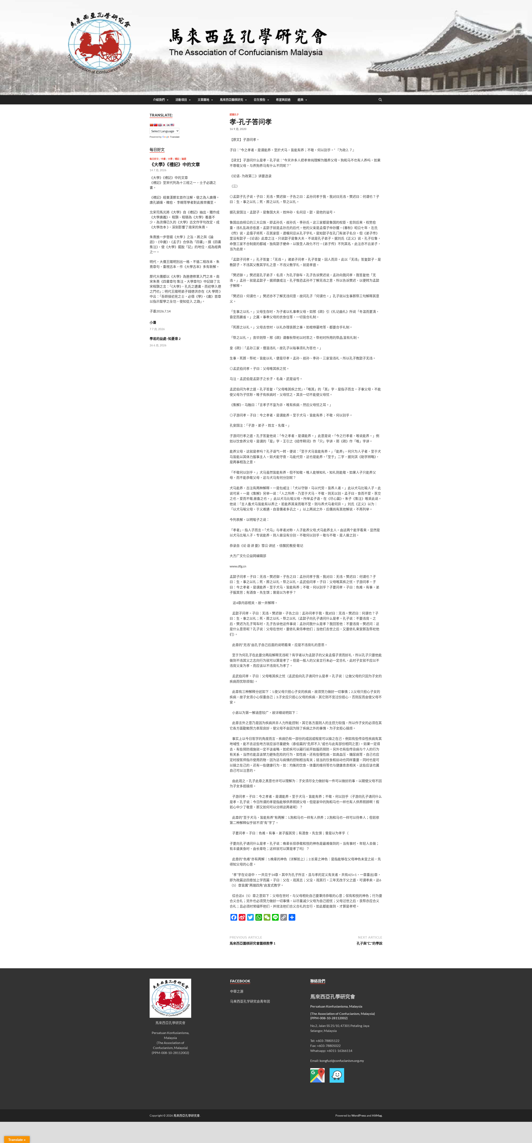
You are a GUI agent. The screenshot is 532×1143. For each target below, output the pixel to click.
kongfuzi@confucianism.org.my (342, 1061)
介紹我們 (159, 99)
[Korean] (168, 125)
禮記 (177, 158)
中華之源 (236, 991)
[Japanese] (164, 125)
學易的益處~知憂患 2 (165, 339)
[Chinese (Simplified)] (151, 125)
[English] (160, 125)
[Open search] (380, 100)
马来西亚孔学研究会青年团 (250, 1001)
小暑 (153, 322)
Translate (175, 137)
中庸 (163, 158)
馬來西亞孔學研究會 (187, 1115)
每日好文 (154, 158)
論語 (184, 158)
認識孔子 (234, 114)
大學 (170, 158)
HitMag (377, 1115)
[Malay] (172, 125)
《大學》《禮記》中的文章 (175, 164)
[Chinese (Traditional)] (156, 125)
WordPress (358, 1115)
